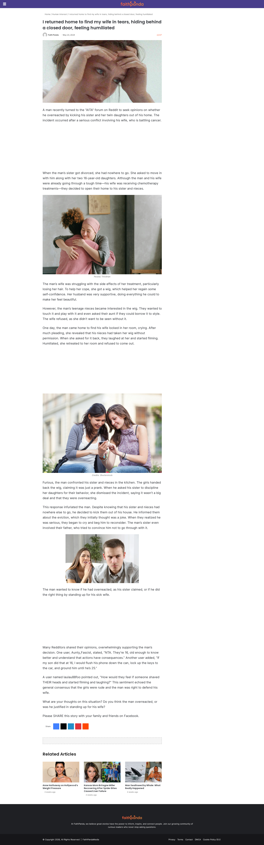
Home (47, 14)
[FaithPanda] (132, 4)
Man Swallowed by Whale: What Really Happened (143, 787)
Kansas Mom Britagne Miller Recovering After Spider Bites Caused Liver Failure (100, 788)
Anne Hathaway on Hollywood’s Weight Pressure (60, 787)
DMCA (198, 839)
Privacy (172, 839)
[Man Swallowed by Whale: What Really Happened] (143, 772)
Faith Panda (53, 35)
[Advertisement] (102, 148)
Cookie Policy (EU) (212, 839)
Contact (189, 839)
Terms (180, 839)
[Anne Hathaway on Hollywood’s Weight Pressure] (61, 772)
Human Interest (59, 14)
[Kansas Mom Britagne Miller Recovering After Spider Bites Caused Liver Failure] (102, 772)
